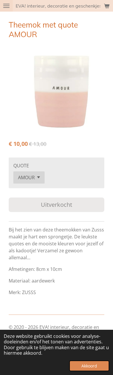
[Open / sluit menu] (6, 6)
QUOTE (21, 165)
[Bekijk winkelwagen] (106, 6)
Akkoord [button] (89, 366)
